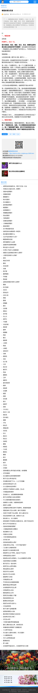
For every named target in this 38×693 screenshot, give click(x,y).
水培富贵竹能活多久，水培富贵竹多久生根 (15, 646)
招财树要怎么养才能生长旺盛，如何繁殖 (15, 470)
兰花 (4, 364)
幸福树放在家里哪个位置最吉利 (12, 627)
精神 (14, 134)
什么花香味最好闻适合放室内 (11, 500)
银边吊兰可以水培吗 (9, 574)
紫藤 (4, 420)
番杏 (4, 263)
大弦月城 (5, 324)
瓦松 (4, 359)
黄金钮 (5, 279)
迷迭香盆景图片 (7, 205)
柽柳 (4, 396)
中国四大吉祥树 (7, 534)
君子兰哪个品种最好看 (9, 608)
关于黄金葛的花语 (8, 228)
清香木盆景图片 (7, 191)
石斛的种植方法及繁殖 (9, 561)
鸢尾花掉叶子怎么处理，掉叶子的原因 (14, 510)
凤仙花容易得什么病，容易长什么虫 (13, 515)
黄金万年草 (6, 260)
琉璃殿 (5, 303)
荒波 (4, 372)
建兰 (4, 306)
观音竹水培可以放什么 (9, 603)
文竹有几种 (6, 539)
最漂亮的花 (6, 640)
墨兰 (4, 401)
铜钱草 (5, 388)
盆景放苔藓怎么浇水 (9, 611)
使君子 (5, 404)
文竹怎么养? (6, 619)
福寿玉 (5, 380)
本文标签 (5, 134)
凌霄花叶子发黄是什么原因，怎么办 (13, 489)
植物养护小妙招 (7, 577)
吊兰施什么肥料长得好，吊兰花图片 (13, 632)
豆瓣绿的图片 (7, 194)
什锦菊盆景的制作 (8, 492)
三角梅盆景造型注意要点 (10, 529)
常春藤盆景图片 (7, 213)
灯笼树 (5, 468)
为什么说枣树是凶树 (9, 638)
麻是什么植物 (7, 505)
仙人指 (5, 361)
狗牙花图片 (6, 199)
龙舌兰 (5, 290)
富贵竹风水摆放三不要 (9, 595)
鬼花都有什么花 (7, 531)
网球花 (5, 446)
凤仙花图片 (6, 215)
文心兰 (5, 316)
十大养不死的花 (7, 630)
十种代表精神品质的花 (9, 537)
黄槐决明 (5, 428)
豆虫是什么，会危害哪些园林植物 (13, 494)
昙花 (4, 258)
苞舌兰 (5, 436)
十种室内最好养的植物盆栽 (11, 622)
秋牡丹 (5, 425)
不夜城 (5, 276)
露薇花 (5, 375)
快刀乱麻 (5, 287)
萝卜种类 (5, 643)
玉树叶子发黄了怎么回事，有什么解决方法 (15, 513)
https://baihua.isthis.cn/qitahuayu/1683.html (21, 153)
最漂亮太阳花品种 (8, 601)
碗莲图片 (5, 207)
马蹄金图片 (6, 218)
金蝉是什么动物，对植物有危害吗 (13, 502)
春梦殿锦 (5, 274)
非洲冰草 (5, 266)
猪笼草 (5, 340)
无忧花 (5, 430)
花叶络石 (5, 417)
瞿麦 (4, 454)
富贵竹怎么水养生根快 (9, 566)
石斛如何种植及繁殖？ (9, 526)
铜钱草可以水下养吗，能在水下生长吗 (14, 553)
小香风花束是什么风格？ (10, 255)
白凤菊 (5, 308)
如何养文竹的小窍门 (9, 616)
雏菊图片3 (6, 197)
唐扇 (4, 298)
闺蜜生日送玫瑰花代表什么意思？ (13, 252)
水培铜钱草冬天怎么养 (9, 587)
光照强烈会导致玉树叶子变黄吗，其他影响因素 (17, 508)
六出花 (5, 449)
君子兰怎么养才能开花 (9, 478)
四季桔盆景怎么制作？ (9, 555)
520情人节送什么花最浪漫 (10, 250)
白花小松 (5, 295)
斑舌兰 (5, 438)
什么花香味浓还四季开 (9, 486)
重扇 (4, 284)
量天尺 (5, 369)
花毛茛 (5, 399)
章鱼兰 (5, 311)
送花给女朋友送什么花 (9, 484)
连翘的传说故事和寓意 (9, 244)
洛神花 (5, 441)
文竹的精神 (6, 473)
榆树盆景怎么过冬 (8, 593)
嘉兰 (4, 457)
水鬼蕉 (5, 391)
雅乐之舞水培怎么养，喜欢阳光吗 (13, 624)
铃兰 (4, 433)
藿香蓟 (5, 460)
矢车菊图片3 (6, 202)
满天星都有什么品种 (9, 242)
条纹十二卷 (6, 412)
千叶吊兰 (5, 409)
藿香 (4, 444)
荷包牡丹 (5, 292)
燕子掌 (5, 271)
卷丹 (4, 462)
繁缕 (4, 300)
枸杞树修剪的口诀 (8, 598)
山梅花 (5, 348)
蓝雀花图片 (6, 226)
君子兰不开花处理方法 (9, 523)
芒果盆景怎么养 (7, 579)
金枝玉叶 (5, 351)
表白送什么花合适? (8, 247)
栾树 (4, 407)
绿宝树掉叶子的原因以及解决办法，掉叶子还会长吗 (18, 521)
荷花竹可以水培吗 (8, 571)
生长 (18, 134)
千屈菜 (5, 321)
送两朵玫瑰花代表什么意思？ (11, 282)
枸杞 (4, 335)
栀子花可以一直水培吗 (9, 563)
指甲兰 (5, 319)
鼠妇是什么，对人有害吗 (10, 518)
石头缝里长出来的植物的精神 (11, 476)
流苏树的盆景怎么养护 (9, 542)
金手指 (5, 314)
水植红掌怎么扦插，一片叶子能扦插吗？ (15, 545)
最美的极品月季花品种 (9, 585)
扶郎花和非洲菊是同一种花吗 (11, 231)
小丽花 (5, 343)
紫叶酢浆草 (6, 383)
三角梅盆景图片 (7, 223)
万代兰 (5, 465)
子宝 (4, 422)
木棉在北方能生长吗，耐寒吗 (11, 189)
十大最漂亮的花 (7, 635)
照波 (4, 345)
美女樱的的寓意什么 (9, 234)
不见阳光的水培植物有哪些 (11, 582)
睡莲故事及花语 (13, 151)
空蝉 (4, 353)
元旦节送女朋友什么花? (10, 236)
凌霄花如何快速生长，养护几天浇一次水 (15, 186)
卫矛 (4, 377)
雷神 (4, 329)
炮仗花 (5, 414)
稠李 (4, 385)
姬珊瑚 (5, 332)
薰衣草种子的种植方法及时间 (11, 614)
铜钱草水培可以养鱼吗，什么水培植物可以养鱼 (17, 558)
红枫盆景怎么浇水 (8, 590)
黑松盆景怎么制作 (8, 569)
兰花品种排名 (7, 606)
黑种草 (5, 327)
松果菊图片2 (6, 210)
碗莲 (4, 393)
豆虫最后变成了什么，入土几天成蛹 (13, 481)
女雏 (4, 268)
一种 (10, 134)
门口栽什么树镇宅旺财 (9, 547)
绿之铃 (5, 367)
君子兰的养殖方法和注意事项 (11, 497)
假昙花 (5, 356)
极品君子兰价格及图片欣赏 (11, 550)
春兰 (4, 337)
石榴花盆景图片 (7, 221)
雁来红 (5, 452)
